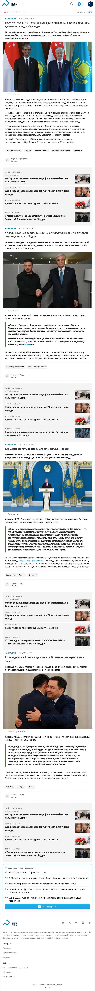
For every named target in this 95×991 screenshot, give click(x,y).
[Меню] (90, 4)
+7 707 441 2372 (9, 977)
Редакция (7, 948)
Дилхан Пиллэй (41, 150)
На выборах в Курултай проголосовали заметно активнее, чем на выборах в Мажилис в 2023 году (47, 890)
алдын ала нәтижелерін (32, 560)
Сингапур (78, 150)
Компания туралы (10, 953)
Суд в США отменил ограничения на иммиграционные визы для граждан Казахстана (45, 899)
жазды (27, 344)
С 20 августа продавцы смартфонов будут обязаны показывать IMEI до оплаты (49, 878)
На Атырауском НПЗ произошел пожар (28, 872)
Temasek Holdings (13, 150)
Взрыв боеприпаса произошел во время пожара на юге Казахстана (42, 883)
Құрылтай (32, 575)
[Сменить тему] (80, 4)
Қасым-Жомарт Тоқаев (61, 150)
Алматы (80, 12)
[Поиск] (72, 4)
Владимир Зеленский (15, 367)
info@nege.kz (8, 972)
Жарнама (6, 957)
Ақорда (28, 150)
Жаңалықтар (10, 18)
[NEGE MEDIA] (9, 3)
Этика (31, 787)
